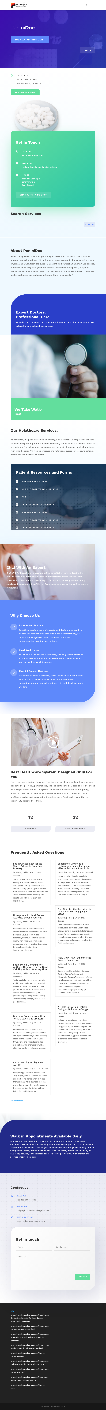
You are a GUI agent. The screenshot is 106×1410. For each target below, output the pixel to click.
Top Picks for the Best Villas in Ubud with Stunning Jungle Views (74, 911)
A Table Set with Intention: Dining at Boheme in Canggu (73, 1008)
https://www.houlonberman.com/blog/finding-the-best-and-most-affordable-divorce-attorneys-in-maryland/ (30, 1318)
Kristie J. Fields (22, 872)
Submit (83, 1276)
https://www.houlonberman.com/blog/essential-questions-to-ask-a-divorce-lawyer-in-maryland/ (30, 1337)
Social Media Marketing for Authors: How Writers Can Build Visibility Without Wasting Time (30, 967)
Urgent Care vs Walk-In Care (40, 489)
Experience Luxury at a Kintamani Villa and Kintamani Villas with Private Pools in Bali (74, 866)
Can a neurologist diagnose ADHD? (28, 1063)
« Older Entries (17, 1100)
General (16, 875)
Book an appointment (29, 40)
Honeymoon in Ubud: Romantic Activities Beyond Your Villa (30, 916)
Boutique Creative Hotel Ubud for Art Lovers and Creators (29, 1017)
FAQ (24, 497)
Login (88, 50)
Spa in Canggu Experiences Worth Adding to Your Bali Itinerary (27, 866)
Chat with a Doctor (33, 195)
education (17, 976)
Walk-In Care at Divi (34, 481)
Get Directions (25, 92)
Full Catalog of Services (38, 505)
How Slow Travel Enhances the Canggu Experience (74, 959)
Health (45, 1068)
